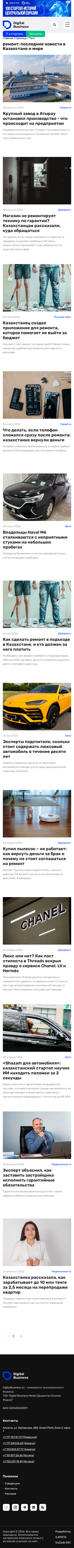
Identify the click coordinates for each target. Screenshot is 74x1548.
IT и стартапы (14, 34)
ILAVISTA (60, 1537)
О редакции (12, 1483)
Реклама (10, 1493)
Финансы (36, 34)
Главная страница (15, 38)
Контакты (11, 1488)
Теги (32, 38)
